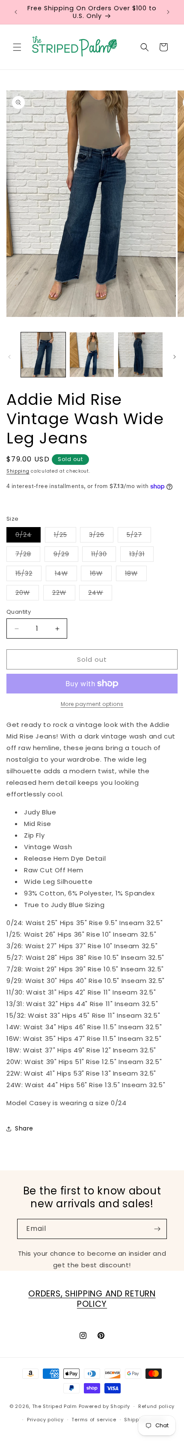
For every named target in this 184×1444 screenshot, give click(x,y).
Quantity (18, 612)
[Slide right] (174, 356)
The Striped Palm (54, 1406)
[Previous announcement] (15, 12)
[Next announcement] (168, 12)
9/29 (65, 555)
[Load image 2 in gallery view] (92, 354)
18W (136, 575)
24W (100, 594)
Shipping (18, 471)
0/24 (28, 536)
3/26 (101, 536)
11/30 (103, 555)
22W (63, 594)
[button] (17, 47)
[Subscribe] (157, 1229)
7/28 (27, 555)
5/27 (139, 536)
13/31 (141, 555)
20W (27, 594)
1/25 (65, 536)
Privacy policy (45, 1419)
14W (66, 575)
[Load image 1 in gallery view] (43, 354)
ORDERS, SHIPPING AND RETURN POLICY (91, 1299)
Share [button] (24, 1128)
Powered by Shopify (105, 1406)
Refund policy (156, 1406)
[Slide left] (9, 356)
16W (101, 575)
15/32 (28, 575)
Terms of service (93, 1419)
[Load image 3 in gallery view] (140, 354)
